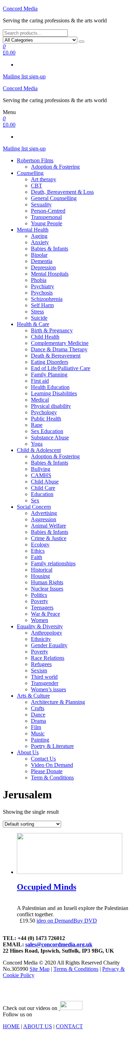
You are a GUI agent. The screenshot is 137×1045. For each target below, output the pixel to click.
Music (38, 733)
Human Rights (47, 582)
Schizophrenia (47, 299)
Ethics (38, 551)
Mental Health (32, 230)
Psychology (44, 412)
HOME (11, 1026)
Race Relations (47, 658)
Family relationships (53, 563)
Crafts (37, 708)
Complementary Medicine (60, 343)
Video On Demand (52, 765)
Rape (37, 425)
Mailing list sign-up (24, 76)
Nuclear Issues (47, 589)
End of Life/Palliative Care (60, 368)
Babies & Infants (49, 249)
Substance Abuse (50, 437)
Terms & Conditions (75, 969)
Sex (35, 500)
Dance (38, 715)
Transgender (44, 683)
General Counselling (54, 198)
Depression (43, 267)
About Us (28, 752)
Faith (36, 557)
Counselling (30, 173)
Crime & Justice (48, 538)
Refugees (41, 664)
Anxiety (40, 242)
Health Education (50, 387)
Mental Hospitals (49, 274)
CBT (36, 186)
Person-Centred (48, 211)
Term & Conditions (52, 778)
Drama (38, 721)
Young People (46, 223)
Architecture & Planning (58, 702)
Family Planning (49, 374)
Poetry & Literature (52, 746)
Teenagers (42, 607)
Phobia (38, 280)
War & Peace (45, 614)
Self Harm (42, 305)
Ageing (39, 236)
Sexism (39, 670)
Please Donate (47, 771)
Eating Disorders (49, 362)
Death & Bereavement (55, 356)
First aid (40, 381)
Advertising (44, 513)
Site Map (40, 969)
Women (39, 620)
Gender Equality (49, 645)
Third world (44, 677)
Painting (40, 740)
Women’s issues (48, 689)
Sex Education (47, 431)
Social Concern (34, 507)
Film (36, 727)
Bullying (40, 469)
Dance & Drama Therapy (59, 349)
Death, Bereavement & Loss (62, 192)
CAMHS (41, 475)
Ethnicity (41, 639)
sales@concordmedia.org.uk (58, 944)
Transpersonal (46, 217)
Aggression (43, 519)
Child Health (45, 337)
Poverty (39, 601)
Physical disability (51, 406)
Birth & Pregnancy (52, 330)
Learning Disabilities (54, 393)
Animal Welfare (48, 526)
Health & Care (33, 324)
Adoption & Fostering (55, 167)
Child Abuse (45, 482)
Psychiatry (42, 286)
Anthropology (46, 633)
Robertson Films (35, 160)
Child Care (43, 488)
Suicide (39, 318)
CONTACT (69, 1026)
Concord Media (20, 9)
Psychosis (42, 293)
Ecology (40, 545)
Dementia (41, 261)
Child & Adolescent (39, 450)
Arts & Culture (33, 696)
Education (42, 494)
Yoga (37, 444)
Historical (41, 570)
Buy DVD (85, 921)
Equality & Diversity (40, 626)
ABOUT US (37, 1026)
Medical (40, 400)
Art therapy (43, 179)
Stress (37, 312)
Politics (39, 595)
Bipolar (39, 255)
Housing (40, 576)
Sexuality (41, 204)
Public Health (46, 419)
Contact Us (43, 759)
